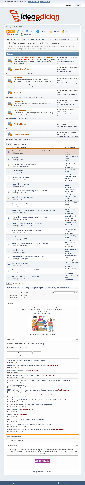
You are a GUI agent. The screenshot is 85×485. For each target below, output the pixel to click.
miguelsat (23, 206)
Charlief (68, 71)
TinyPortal (55, 483)
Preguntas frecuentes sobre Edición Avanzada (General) (31, 151)
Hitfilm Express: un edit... (64, 136)
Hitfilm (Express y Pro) (22, 134)
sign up (42, 344)
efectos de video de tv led (20, 263)
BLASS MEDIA (24, 265)
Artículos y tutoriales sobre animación (23, 87)
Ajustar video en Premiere (20, 184)
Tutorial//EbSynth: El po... (64, 83)
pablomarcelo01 (25, 166)
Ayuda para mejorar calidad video (22, 204)
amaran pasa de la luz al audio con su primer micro (23, 395)
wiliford (22, 272)
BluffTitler (18, 92)
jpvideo (22, 186)
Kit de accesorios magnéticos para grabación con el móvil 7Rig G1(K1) (29, 429)
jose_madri (23, 199)
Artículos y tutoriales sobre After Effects (23, 74)
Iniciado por (22, 147)
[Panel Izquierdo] (77, 39)
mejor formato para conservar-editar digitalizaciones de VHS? (26, 424)
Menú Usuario (11, 339)
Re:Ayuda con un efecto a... (65, 62)
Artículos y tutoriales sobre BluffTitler (23, 97)
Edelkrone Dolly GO (13, 410)
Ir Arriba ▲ (78, 483)
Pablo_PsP (23, 212)
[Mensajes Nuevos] (10, 60)
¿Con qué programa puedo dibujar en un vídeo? (27, 223)
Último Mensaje (70, 147)
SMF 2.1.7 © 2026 (8, 483)
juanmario (70, 266)
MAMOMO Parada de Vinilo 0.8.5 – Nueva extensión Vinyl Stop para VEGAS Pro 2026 (34, 380)
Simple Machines (18, 483)
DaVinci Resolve (20, 111)
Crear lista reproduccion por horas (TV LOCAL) (26, 270)
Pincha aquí (40, 62)
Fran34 (76, 136)
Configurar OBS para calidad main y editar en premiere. (29, 191)
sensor (22, 226)
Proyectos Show (38, 97)
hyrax (21, 153)
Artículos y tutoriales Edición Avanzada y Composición (34, 57)
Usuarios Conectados (14, 436)
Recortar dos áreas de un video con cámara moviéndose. (30, 217)
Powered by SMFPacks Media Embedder (33, 483)
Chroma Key (18, 101)
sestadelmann (24, 279)
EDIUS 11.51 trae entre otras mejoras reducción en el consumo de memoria (31, 390)
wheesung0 (23, 245)
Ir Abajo (8, 144)
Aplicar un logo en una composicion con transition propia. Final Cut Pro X (35, 210)
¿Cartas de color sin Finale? (20, 177)
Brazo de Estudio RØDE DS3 (16, 370)
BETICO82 (23, 232)
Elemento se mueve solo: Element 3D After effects (28, 257)
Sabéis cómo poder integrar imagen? (23, 197)
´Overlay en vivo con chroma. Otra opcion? (25, 276)
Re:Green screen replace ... (65, 105)
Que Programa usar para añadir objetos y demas (27, 237)
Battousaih (23, 219)
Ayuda (61, 483)
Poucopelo (66, 380)
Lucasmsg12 (24, 259)
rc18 (21, 160)
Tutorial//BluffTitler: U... (64, 94)
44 (26, 144)
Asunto (14, 147)
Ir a (52, 292)
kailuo (68, 227)
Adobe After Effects (21, 69)
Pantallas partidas (17, 171)
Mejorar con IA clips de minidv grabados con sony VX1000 (25, 405)
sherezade (23, 193)
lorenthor (23, 252)
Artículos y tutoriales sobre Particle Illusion (24, 129)
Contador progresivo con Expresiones (24, 164)
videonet (42, 419)
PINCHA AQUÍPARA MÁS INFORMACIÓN (42, 312)
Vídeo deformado (17, 250)
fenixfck (59, 116)
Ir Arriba (9, 283)
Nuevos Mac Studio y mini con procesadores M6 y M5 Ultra (26, 365)
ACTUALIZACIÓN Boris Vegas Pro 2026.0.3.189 (22, 361)
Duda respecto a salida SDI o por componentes (22, 419)
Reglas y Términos (69, 483)
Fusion (14, 118)
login (36, 344)
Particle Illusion (20, 124)
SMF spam (36, 472)
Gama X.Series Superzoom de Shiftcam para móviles (23, 375)
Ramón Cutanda (52, 365)
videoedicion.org (13, 308)
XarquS (76, 83)
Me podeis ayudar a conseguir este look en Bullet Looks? (30, 230)
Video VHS (15, 158)
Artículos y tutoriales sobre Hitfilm (22, 139)
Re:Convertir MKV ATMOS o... (65, 114)
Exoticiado (23, 179)
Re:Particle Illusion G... (63, 126)
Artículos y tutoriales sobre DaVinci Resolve (29, 118)
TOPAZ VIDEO (11, 385)
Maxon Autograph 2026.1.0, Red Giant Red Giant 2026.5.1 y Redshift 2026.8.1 (32, 400)
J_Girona (43, 361)
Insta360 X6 (11, 415)
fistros (51, 424)
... (24, 144)
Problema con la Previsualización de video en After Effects (30, 243)
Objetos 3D (60, 71)
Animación (18, 78)
